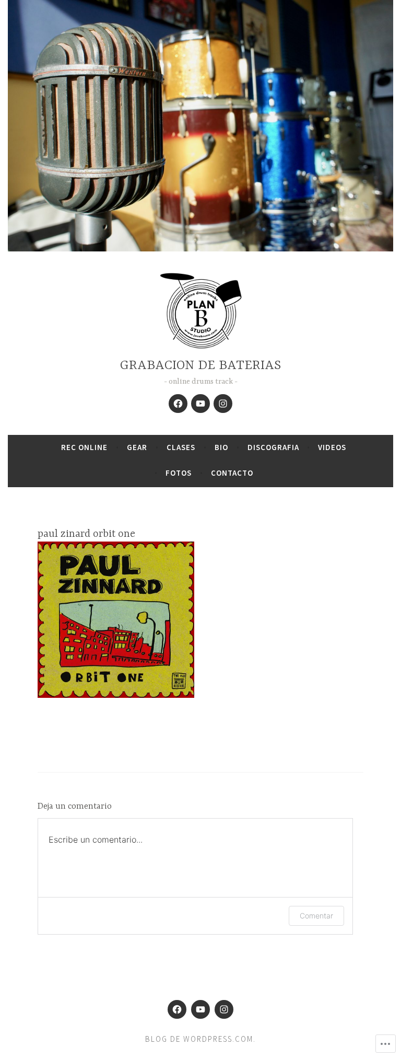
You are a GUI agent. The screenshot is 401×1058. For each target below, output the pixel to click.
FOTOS (179, 473)
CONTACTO (232, 473)
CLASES (181, 447)
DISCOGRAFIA (273, 447)
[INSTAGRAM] (223, 403)
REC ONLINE (84, 447)
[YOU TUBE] (200, 403)
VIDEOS (332, 447)
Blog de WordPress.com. (200, 1039)
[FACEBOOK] (178, 403)
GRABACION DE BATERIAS (200, 365)
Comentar (316, 915)
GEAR (137, 447)
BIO (221, 447)
